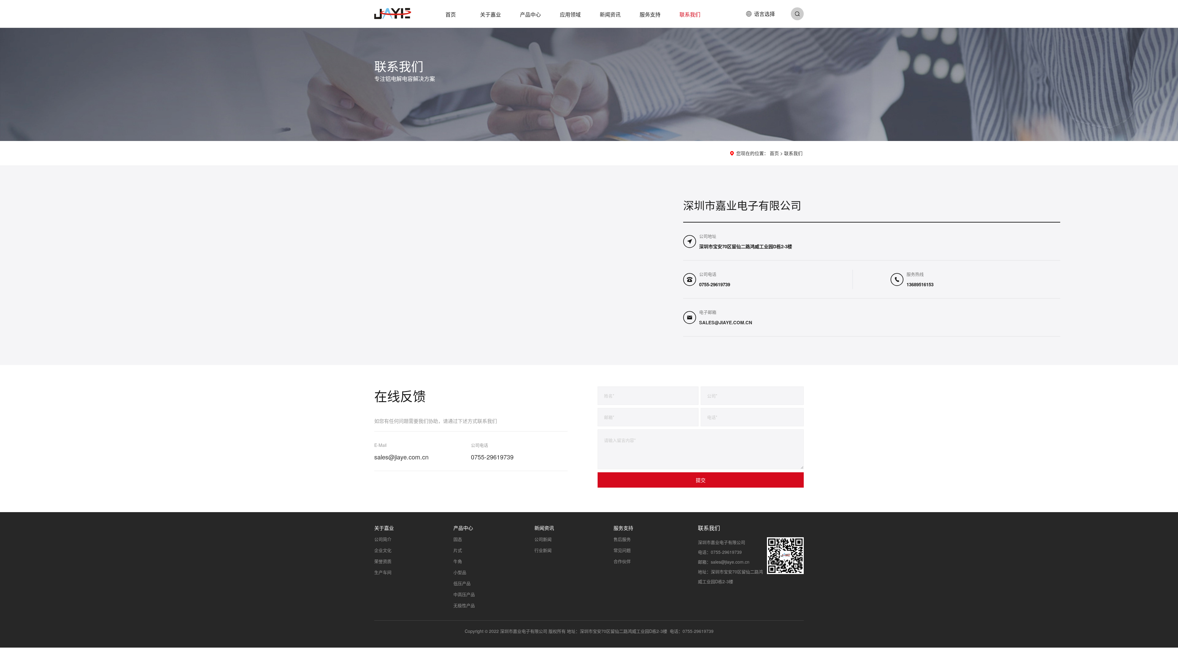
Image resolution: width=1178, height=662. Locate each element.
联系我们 (689, 14)
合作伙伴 (622, 561)
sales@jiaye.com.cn (725, 322)
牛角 (457, 561)
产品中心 (530, 14)
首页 (450, 14)
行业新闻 (543, 550)
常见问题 (622, 550)
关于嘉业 (490, 14)
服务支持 (650, 14)
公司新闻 (543, 539)
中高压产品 (464, 594)
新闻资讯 (610, 14)
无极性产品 (464, 605)
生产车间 (382, 572)
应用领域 (570, 14)
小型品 (459, 572)
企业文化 (382, 550)
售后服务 (622, 539)
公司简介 (382, 539)
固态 (457, 539)
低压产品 (462, 583)
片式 (457, 550)
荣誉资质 (382, 561)
